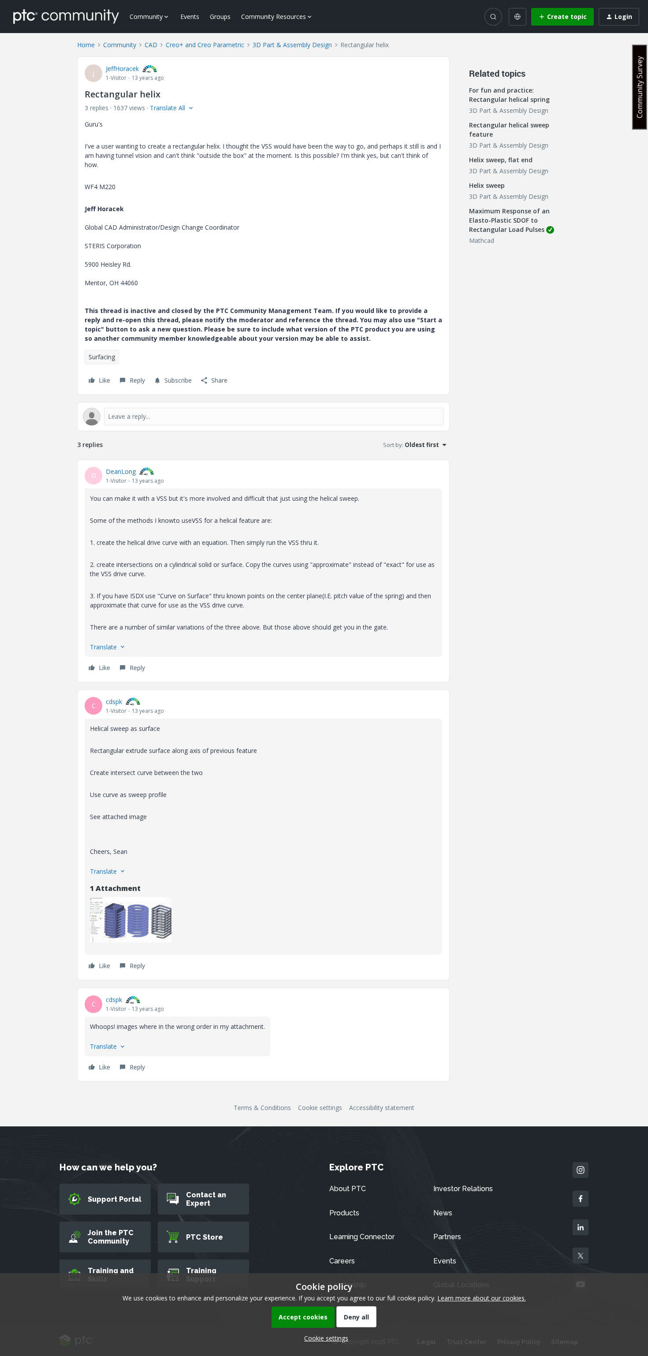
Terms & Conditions (262, 1107)
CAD (151, 45)
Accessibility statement (381, 1107)
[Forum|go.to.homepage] (66, 16)
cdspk (114, 701)
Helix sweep (487, 185)
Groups (220, 16)
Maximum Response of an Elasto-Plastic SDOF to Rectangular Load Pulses (509, 220)
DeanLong (121, 471)
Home (86, 45)
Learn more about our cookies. (481, 1298)
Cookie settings (320, 1107)
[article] (263, 571)
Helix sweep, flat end (501, 160)
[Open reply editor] (263, 416)
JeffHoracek (122, 68)
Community (119, 45)
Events (189, 16)
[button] (562, 17)
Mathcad (481, 240)
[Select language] (517, 17)
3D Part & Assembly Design (292, 45)
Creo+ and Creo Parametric (205, 45)
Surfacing (102, 357)
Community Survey (639, 87)
